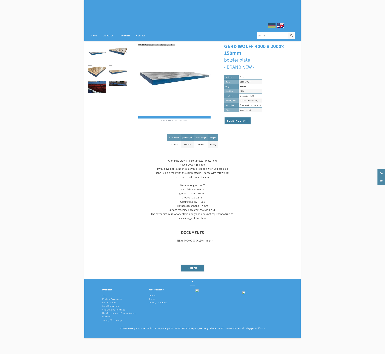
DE (272, 25)
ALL (104, 295)
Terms (152, 299)
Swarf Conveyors (110, 306)
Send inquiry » (237, 120)
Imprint (152, 295)
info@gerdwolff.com (255, 328)
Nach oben (192, 282)
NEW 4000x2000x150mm (192, 240)
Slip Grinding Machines (113, 309)
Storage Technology (112, 320)
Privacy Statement (158, 302)
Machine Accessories (112, 299)
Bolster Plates (109, 302)
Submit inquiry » (193, 350)
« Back (192, 268)
